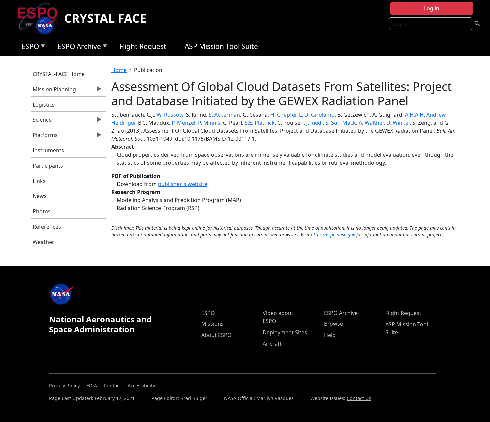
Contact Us (359, 398)
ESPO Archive (77, 47)
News (40, 196)
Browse (333, 323)
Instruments (48, 150)
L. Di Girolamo (317, 114)
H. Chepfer (283, 114)
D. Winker (398, 122)
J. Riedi (314, 122)
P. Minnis (209, 122)
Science (41, 121)
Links (39, 181)
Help (330, 335)
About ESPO (216, 335)
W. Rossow (170, 114)
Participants (48, 165)
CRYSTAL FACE (105, 18)
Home (119, 70)
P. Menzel (183, 122)
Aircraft (272, 343)
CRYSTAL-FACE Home (59, 74)
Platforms (44, 136)
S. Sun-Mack (340, 122)
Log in (431, 8)
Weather (43, 242)
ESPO (28, 47)
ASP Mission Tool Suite (221, 46)
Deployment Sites (285, 332)
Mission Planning (53, 91)
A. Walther (371, 122)
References (47, 226)
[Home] (40, 18)
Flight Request (142, 46)
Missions (212, 323)
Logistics (44, 104)
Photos (42, 211)
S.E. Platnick (260, 122)
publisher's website (182, 184)
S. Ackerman (224, 114)
